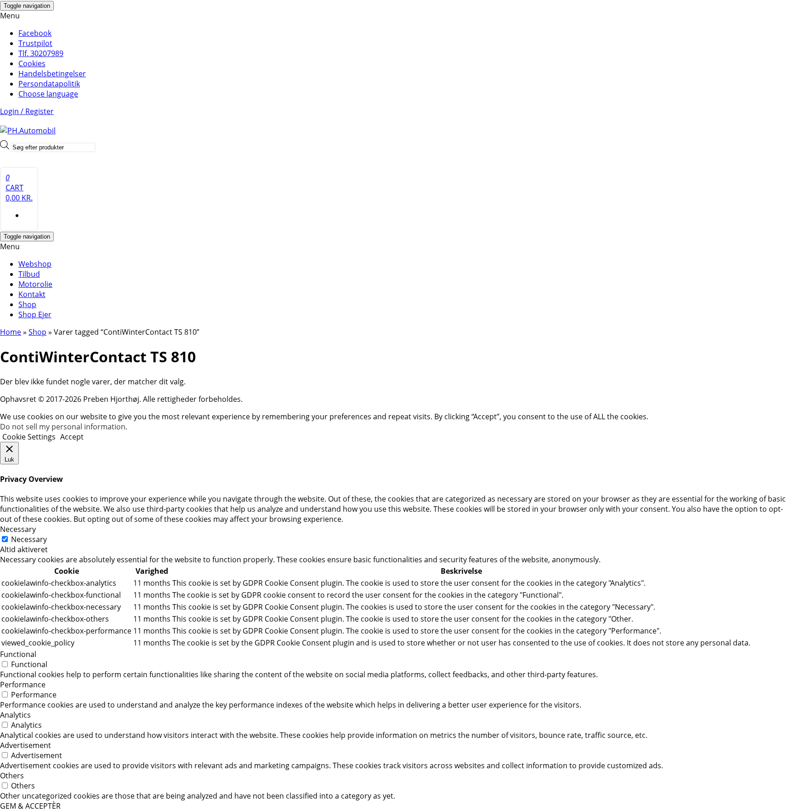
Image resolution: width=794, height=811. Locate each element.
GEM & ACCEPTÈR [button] (30, 806)
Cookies (31, 63)
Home (10, 332)
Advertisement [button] (25, 745)
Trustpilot (35, 43)
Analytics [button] (15, 715)
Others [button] (12, 776)
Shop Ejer (34, 314)
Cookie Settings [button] (29, 437)
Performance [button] (22, 685)
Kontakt (31, 294)
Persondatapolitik (49, 84)
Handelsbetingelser (52, 74)
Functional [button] (18, 654)
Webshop (34, 264)
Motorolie (35, 284)
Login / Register (27, 111)
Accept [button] (72, 437)
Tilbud (29, 274)
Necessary (29, 539)
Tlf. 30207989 (40, 53)
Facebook (34, 33)
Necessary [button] (18, 529)
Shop (27, 304)
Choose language (48, 94)
